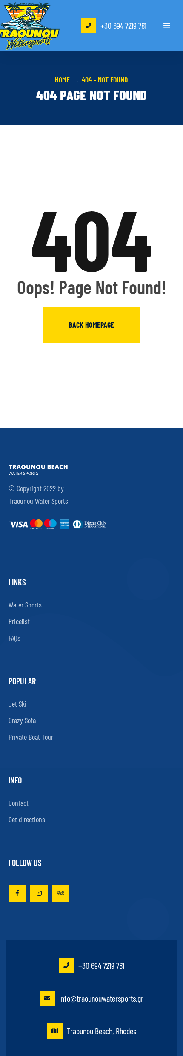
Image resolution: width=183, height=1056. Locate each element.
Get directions (27, 819)
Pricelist (19, 621)
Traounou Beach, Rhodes (101, 1031)
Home (64, 79)
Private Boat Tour (31, 736)
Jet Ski (17, 703)
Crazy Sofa (22, 720)
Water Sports (25, 604)
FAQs (14, 637)
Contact (19, 802)
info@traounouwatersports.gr (101, 998)
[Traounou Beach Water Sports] (30, 26)
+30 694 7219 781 (123, 25)
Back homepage (91, 324)
